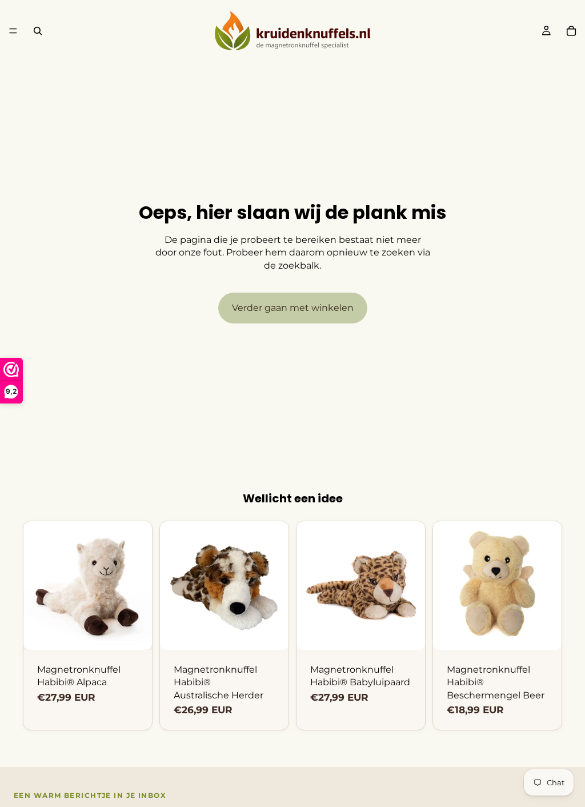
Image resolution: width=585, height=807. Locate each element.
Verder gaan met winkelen (293, 307)
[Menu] (13, 31)
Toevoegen (144, 631)
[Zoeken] (37, 30)
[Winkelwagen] (571, 30)
